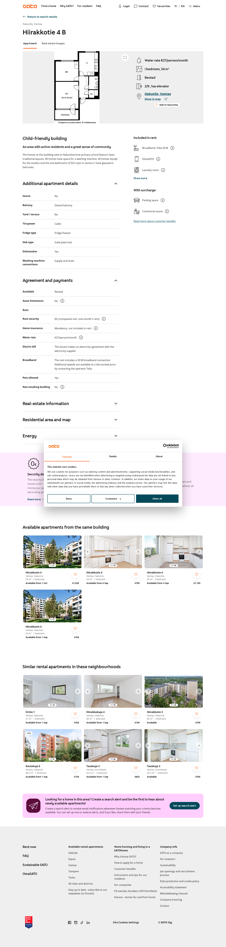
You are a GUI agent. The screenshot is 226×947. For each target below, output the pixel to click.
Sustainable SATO (35, 865)
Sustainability (168, 865)
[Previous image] (27, 552)
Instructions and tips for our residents (130, 876)
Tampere (73, 871)
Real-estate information (46, 403)
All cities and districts (80, 883)
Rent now (29, 847)
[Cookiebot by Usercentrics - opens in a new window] (165, 446)
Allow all (157, 498)
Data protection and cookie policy (179, 881)
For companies (122, 885)
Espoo (72, 859)
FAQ (26, 856)
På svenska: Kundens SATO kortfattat (135, 891)
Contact (164, 905)
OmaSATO (30, 874)
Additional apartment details (50, 183)
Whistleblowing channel (174, 893)
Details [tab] (113, 456)
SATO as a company (171, 853)
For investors (167, 859)
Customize (111, 498)
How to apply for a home (128, 862)
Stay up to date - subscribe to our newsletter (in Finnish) (87, 891)
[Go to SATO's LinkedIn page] (88, 922)
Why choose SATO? (125, 856)
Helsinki (72, 853)
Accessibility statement (173, 887)
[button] (172, 148)
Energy (30, 435)
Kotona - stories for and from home (134, 897)
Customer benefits (125, 869)
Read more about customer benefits (155, 221)
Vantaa (72, 865)
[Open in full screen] (125, 57)
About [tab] (159, 456)
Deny (68, 498)
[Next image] (78, 552)
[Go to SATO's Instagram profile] (76, 922)
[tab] (30, 43)
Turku (71, 877)
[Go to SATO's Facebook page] (69, 922)
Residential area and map (47, 419)
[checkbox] (75, 574)
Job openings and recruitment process (177, 873)
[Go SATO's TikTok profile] (82, 922)
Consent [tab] (66, 456)
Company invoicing (171, 899)
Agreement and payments (48, 280)
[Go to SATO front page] (30, 6)
